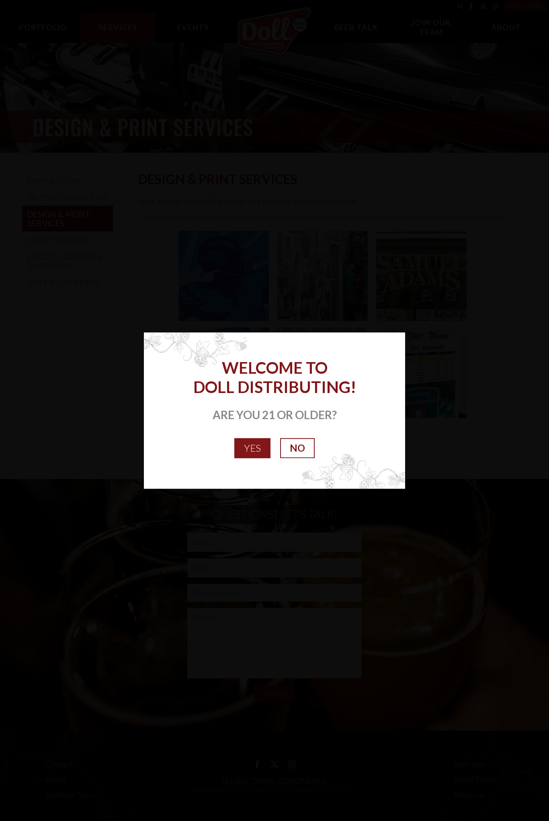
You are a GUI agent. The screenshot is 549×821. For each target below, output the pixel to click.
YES (252, 448)
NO (297, 448)
